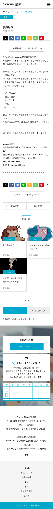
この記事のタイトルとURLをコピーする (26, 48)
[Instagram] (26, 454)
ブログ (6, 17)
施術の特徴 (27, 477)
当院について (27, 472)
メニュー (27, 482)
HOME (27, 468)
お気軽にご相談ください (26, 346)
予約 (27, 486)
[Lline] (23, 38)
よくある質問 (27, 491)
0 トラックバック (38, 311)
